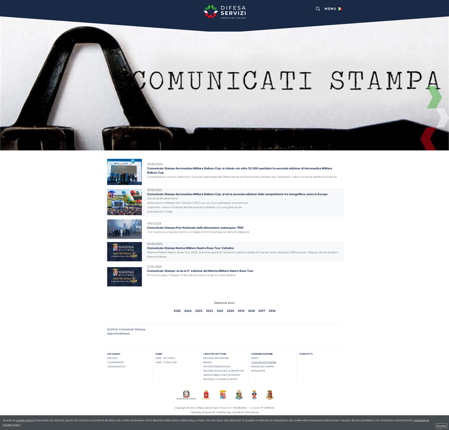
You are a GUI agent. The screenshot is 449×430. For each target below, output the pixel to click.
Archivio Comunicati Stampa (126, 329)
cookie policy (24, 420)
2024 (188, 311)
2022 (209, 311)
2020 (230, 311)
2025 (177, 311)
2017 (261, 311)
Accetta (441, 425)
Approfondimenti (118, 333)
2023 (198, 311)
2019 (241, 311)
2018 (251, 311)
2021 (220, 311)
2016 (272, 311)
